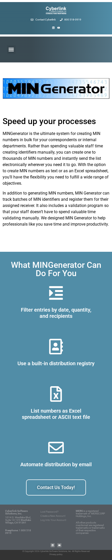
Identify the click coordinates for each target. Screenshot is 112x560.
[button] (11, 49)
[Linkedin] (53, 27)
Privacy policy (56, 554)
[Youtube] (58, 27)
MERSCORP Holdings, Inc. (90, 515)
